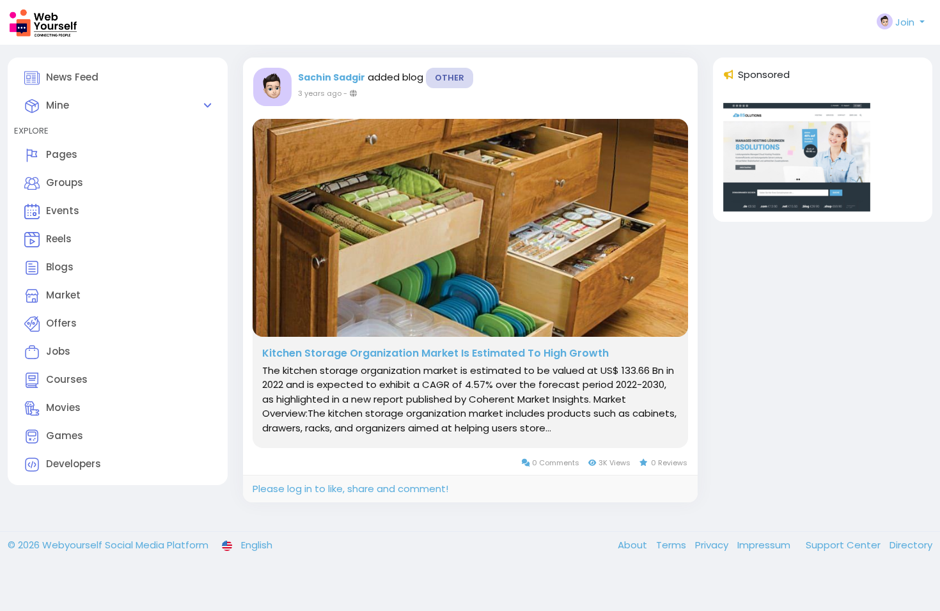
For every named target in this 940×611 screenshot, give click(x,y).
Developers (73, 463)
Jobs (58, 351)
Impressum (765, 545)
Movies (63, 407)
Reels (59, 238)
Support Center (844, 545)
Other (449, 78)
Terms (672, 545)
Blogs (60, 267)
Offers (61, 323)
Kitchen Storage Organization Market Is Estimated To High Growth (435, 353)
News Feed (72, 77)
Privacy (713, 545)
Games (64, 435)
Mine (57, 105)
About (634, 545)
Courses (67, 379)
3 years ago (319, 93)
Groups (64, 182)
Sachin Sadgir (331, 77)
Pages (61, 154)
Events (62, 210)
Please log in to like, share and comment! (350, 488)
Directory (910, 545)
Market (63, 295)
